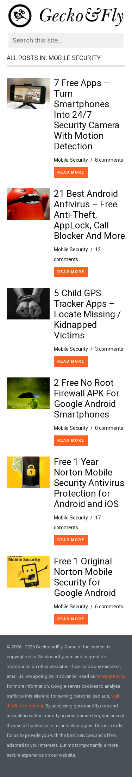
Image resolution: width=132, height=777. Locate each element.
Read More (70, 172)
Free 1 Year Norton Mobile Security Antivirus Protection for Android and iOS (89, 483)
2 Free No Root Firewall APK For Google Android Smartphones (86, 398)
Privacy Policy (111, 676)
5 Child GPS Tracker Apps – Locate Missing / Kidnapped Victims (87, 314)
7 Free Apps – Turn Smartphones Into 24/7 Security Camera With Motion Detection (87, 114)
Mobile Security (71, 160)
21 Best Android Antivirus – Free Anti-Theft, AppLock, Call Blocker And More (89, 214)
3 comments (109, 349)
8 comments (109, 160)
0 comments (109, 428)
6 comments (109, 606)
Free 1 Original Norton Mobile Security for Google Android (85, 577)
